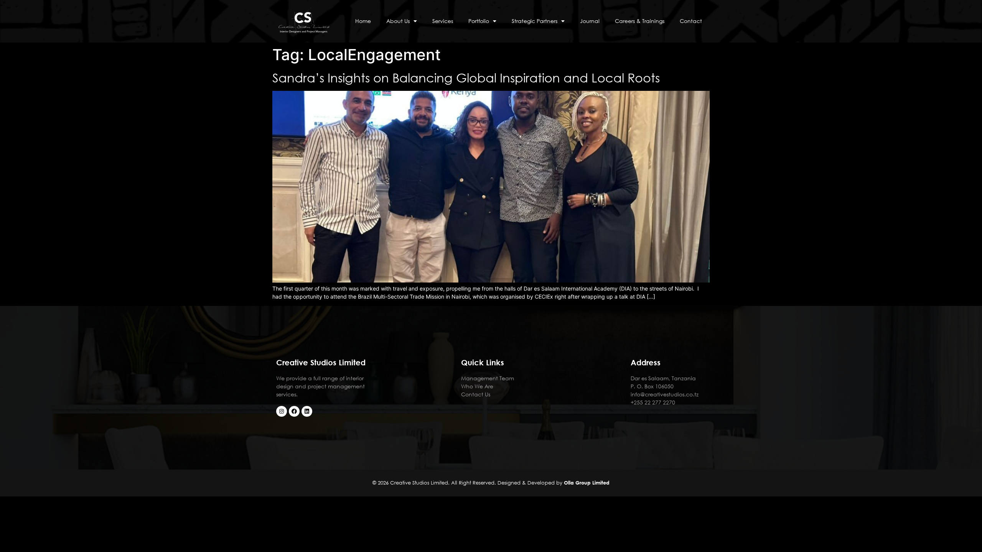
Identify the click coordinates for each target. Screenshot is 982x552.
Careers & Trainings (639, 21)
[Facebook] (294, 411)
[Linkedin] (307, 411)
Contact (691, 21)
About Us (398, 21)
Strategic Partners (534, 21)
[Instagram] (281, 411)
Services (442, 21)
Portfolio (478, 21)
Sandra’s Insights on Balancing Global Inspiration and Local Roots (466, 77)
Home (363, 21)
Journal (590, 21)
